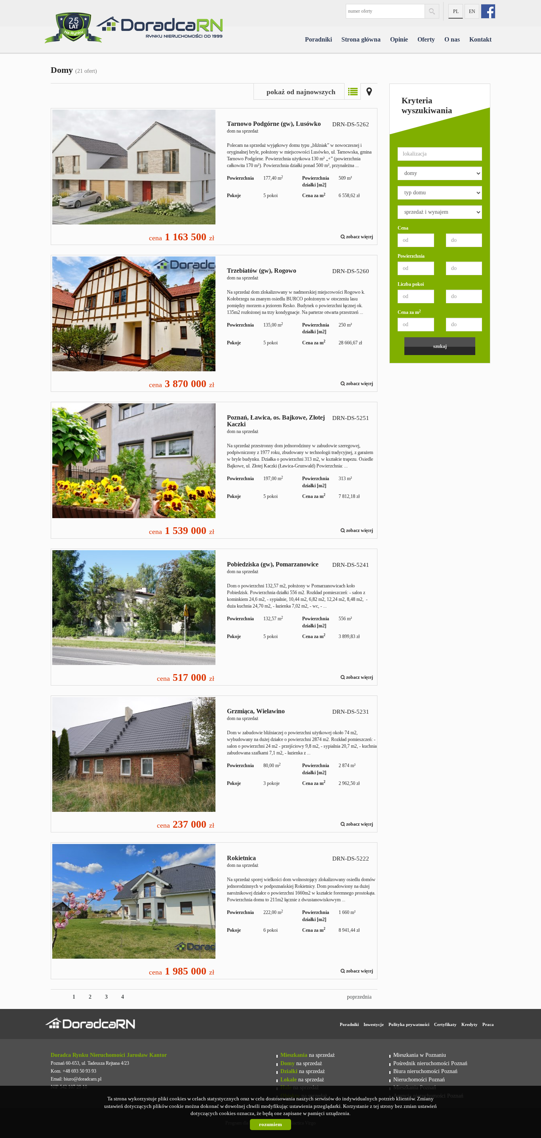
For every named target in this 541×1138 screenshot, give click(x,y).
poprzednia (359, 997)
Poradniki (318, 39)
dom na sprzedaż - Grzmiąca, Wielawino (214, 764)
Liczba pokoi (411, 284)
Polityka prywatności (409, 1024)
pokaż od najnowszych (301, 92)
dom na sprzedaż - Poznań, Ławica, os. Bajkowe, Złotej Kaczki (214, 470)
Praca (488, 1024)
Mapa (369, 91)
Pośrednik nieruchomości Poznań (430, 1063)
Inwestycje (374, 1024)
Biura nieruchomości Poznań (425, 1071)
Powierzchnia (411, 256)
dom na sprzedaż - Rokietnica (214, 911)
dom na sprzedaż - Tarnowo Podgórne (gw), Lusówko (214, 176)
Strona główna (361, 39)
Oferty (426, 39)
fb (488, 11)
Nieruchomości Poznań (419, 1079)
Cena (403, 228)
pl (456, 11)
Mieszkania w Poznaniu (419, 1055)
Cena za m (409, 312)
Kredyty (469, 1024)
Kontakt (480, 39)
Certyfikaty (445, 1024)
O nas (452, 39)
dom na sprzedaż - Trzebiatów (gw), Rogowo (214, 323)
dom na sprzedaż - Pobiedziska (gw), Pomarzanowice (214, 617)
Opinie (399, 39)
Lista (352, 91)
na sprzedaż (307, 1055)
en (472, 11)
